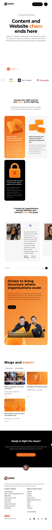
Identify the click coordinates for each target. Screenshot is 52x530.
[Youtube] (34, 519)
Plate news (7, 502)
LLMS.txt (29, 508)
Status (29, 502)
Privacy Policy (31, 497)
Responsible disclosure (34, 500)
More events (9, 368)
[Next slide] (46, 268)
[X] (42, 519)
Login (28, 504)
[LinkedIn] (30, 519)
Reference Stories (9, 506)
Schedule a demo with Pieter (26, 455)
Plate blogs (7, 500)
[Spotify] (46, 519)
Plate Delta (7, 495)
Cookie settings (31, 511)
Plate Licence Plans (10, 497)
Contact (29, 493)
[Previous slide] (43, 268)
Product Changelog (10, 504)
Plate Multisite (8, 491)
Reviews (29, 491)
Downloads (7, 508)
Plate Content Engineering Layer (13, 493)
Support (29, 495)
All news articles (19, 368)
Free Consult (37, 4)
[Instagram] (38, 519)
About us (11, 307)
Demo (29, 506)
